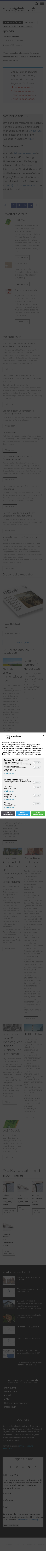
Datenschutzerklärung (18, 742)
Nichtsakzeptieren (23, 813)
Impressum (5, 742)
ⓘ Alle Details (9, 773)
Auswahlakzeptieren (8, 813)
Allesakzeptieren (38, 813)
